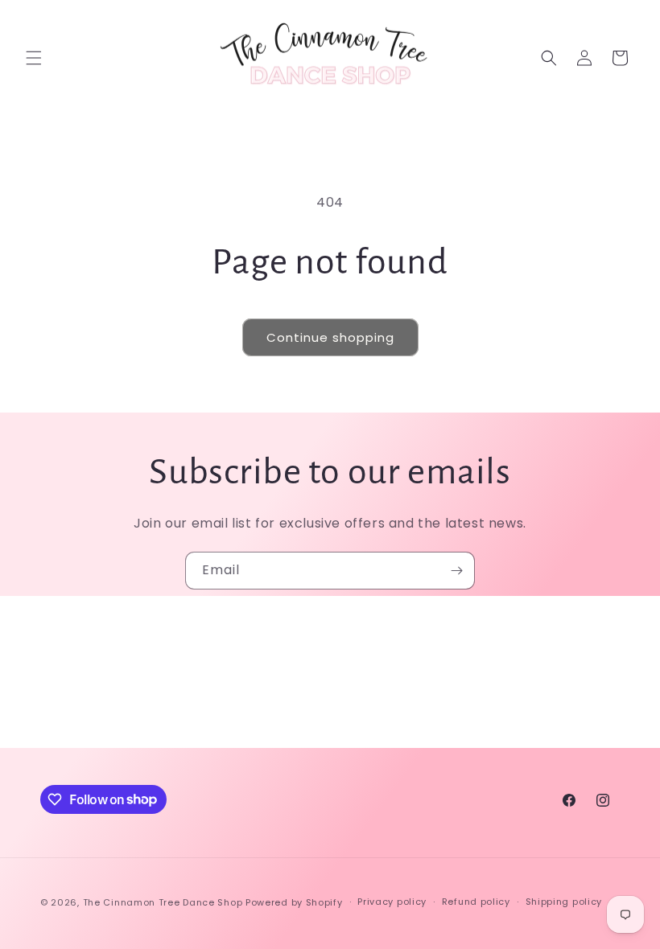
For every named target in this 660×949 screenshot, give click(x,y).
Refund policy (476, 901)
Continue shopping (330, 337)
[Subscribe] (456, 571)
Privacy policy (392, 901)
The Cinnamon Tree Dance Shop (163, 902)
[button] (34, 58)
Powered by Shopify (294, 902)
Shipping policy (564, 901)
